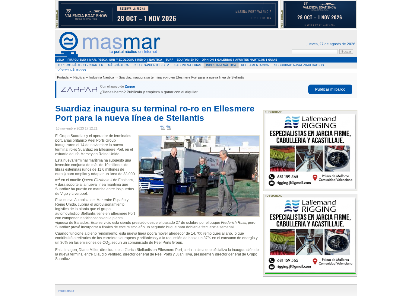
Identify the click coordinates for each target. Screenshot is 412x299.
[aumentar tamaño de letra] (168, 128)
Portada (62, 77)
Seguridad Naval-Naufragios (299, 65)
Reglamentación (255, 65)
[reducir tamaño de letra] (162, 128)
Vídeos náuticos (72, 70)
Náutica (78, 77)
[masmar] (108, 56)
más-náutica (118, 65)
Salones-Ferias (187, 65)
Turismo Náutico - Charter (80, 65)
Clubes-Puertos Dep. (152, 65)
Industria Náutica (221, 65)
